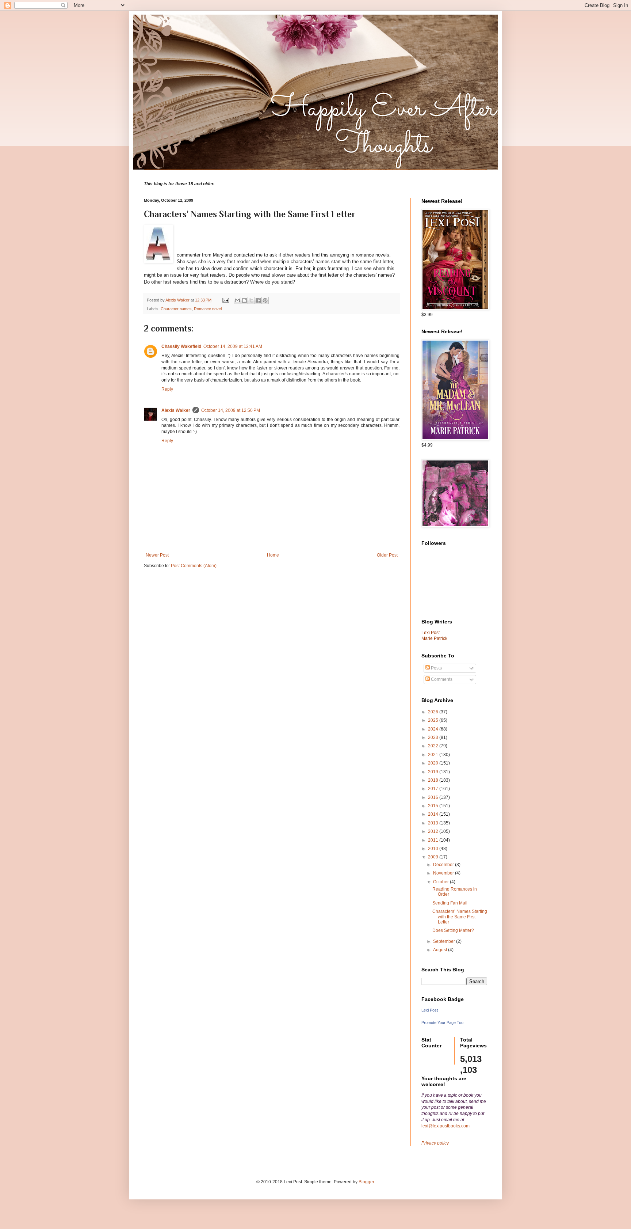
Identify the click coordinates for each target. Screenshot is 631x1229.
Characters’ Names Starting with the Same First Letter (459, 917)
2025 (433, 720)
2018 (433, 780)
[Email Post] (225, 300)
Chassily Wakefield (181, 346)
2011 (433, 840)
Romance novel (208, 309)
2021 (433, 754)
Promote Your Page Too (442, 1022)
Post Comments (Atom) (194, 565)
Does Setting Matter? (453, 930)
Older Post (387, 555)
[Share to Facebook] (258, 300)
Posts (436, 668)
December (444, 864)
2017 (433, 788)
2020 (433, 763)
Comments (441, 679)
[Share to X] (251, 300)
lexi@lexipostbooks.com (445, 1126)
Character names (176, 309)
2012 (433, 831)
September (444, 941)
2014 (433, 814)
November (444, 873)
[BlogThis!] (244, 300)
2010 (433, 848)
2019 (433, 771)
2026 (433, 711)
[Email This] (237, 300)
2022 (433, 745)
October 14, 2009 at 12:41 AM (232, 346)
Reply (167, 389)
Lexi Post (429, 1010)
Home (273, 555)
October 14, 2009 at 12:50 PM (230, 410)
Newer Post (157, 555)
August (440, 949)
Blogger (366, 1181)
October (441, 881)
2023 (433, 737)
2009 (433, 857)
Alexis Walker (175, 410)
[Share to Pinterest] (265, 300)
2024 (433, 729)
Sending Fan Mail (449, 903)
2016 (433, 797)
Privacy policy (435, 1143)
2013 (433, 823)
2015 (433, 805)
